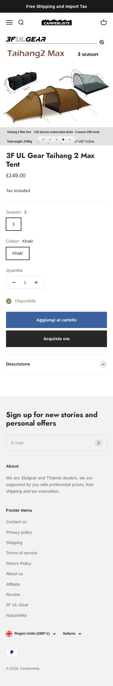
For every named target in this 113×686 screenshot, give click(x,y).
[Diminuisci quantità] (13, 282)
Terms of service (21, 552)
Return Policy (18, 563)
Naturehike (16, 615)
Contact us (16, 521)
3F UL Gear (17, 604)
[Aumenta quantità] (36, 282)
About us (14, 573)
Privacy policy (19, 532)
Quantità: (15, 270)
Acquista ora (56, 338)
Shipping (14, 542)
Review (13, 594)
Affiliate (13, 584)
